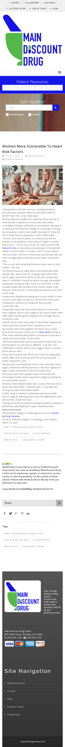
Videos (36, 114)
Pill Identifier (32, 3)
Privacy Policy (13, 714)
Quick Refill (49, 3)
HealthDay (26, 489)
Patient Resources (29, 87)
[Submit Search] (55, 108)
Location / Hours (17, 8)
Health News (17, 114)
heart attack (45, 332)
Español (15, 3)
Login (55, 8)
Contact (11, 691)
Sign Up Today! (39, 8)
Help (9, 698)
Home (12, 87)
